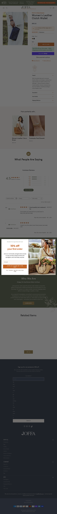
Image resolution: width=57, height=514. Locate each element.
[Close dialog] (54, 240)
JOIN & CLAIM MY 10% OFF (15, 266)
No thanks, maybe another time (15, 271)
